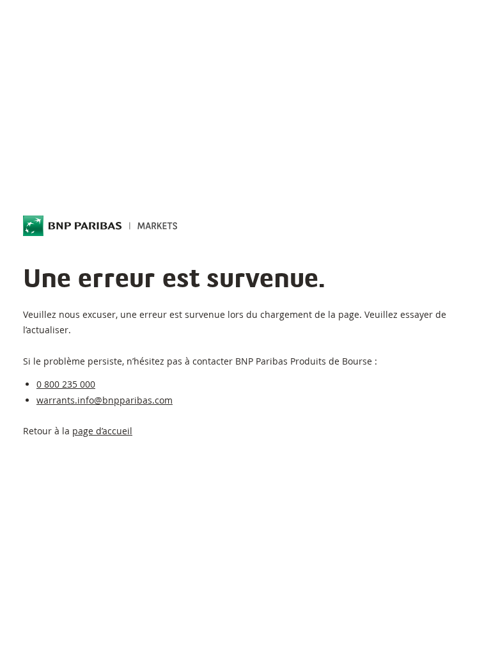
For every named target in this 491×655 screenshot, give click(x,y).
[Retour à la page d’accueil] (100, 226)
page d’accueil (102, 431)
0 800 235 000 (65, 384)
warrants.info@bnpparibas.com (104, 400)
